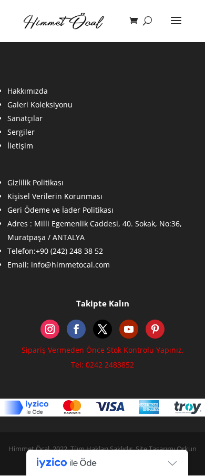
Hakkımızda (27, 91)
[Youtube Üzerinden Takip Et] (128, 329)
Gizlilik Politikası (35, 182)
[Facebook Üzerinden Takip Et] (76, 329)
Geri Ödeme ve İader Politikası (60, 210)
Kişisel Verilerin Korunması (54, 196)
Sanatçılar (25, 118)
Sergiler (21, 132)
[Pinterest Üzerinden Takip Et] (155, 329)
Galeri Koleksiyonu (40, 105)
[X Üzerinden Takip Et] (102, 329)
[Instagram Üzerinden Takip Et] (49, 329)
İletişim (20, 146)
